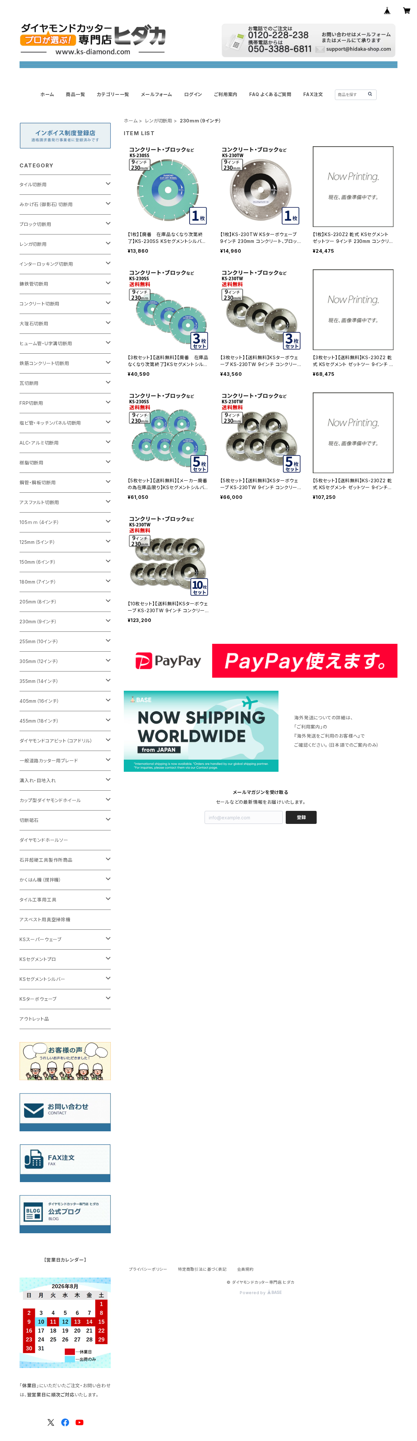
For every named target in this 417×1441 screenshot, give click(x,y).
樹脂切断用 (32, 462)
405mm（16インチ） (40, 701)
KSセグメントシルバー (42, 979)
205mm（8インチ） (38, 601)
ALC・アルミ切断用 (39, 442)
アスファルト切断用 (39, 502)
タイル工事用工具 (38, 899)
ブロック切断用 (35, 224)
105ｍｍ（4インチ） (40, 522)
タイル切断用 (33, 184)
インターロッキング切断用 (46, 264)
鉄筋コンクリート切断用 (44, 363)
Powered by (253, 1292)
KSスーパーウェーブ (41, 939)
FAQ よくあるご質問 (270, 94)
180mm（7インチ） (38, 582)
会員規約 (245, 1269)
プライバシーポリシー (148, 1269)
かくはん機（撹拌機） (41, 880)
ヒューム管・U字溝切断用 (46, 343)
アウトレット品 (34, 1019)
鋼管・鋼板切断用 (38, 482)
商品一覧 (75, 94)
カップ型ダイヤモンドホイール (50, 800)
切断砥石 (29, 820)
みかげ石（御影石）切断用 (46, 204)
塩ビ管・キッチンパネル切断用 (50, 423)
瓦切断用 (29, 383)
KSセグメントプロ (38, 959)
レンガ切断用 (158, 120)
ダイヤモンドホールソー (44, 840)
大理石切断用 (34, 323)
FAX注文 (313, 94)
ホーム (47, 94)
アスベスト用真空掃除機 (45, 919)
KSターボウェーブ (38, 999)
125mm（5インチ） (38, 542)
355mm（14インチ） (39, 681)
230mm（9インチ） (38, 621)
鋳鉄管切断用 (34, 284)
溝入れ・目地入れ (38, 780)
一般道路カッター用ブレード (49, 760)
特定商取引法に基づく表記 (202, 1269)
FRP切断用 (31, 403)
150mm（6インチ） (38, 562)
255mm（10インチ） (39, 641)
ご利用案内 (225, 94)
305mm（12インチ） (39, 661)
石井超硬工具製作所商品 (46, 860)
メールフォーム (156, 94)
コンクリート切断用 (40, 303)
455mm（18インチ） (39, 721)
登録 (301, 817)
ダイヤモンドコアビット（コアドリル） (56, 740)
